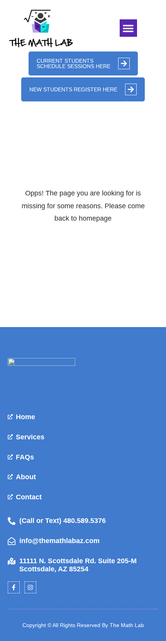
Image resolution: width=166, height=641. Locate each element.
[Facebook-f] (14, 587)
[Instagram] (30, 587)
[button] (128, 28)
